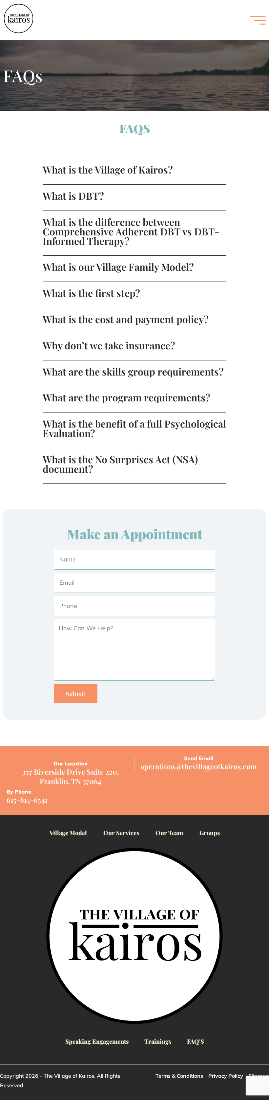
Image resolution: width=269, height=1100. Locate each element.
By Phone (19, 791)
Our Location (70, 763)
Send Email (199, 758)
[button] (134, 174)
